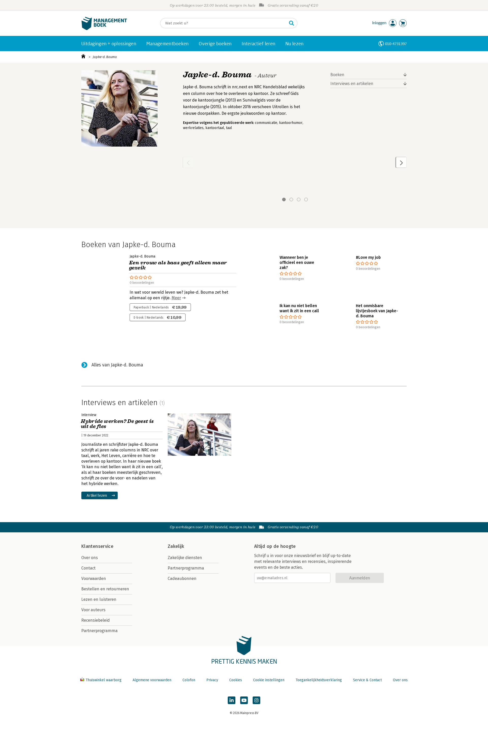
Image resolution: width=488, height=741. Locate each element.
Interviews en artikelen (351, 83)
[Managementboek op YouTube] (244, 700)
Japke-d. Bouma (105, 57)
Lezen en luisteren (98, 599)
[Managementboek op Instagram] (256, 700)
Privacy (212, 680)
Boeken (337, 74)
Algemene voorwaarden (152, 680)
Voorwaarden (93, 578)
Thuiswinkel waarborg (104, 680)
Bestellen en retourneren (105, 589)
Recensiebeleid (95, 620)
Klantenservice (97, 546)
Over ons (89, 557)
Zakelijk (176, 546)
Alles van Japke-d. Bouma (117, 365)
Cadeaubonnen (182, 578)
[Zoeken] (291, 23)
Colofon (188, 680)
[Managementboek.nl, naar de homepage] (104, 29)
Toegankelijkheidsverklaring (319, 680)
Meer (176, 297)
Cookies (235, 680)
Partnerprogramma (99, 630)
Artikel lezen (97, 495)
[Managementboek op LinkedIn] (231, 700)
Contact (88, 568)
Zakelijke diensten (185, 557)
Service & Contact (367, 680)
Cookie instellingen (268, 680)
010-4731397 (396, 43)
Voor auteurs (93, 609)
